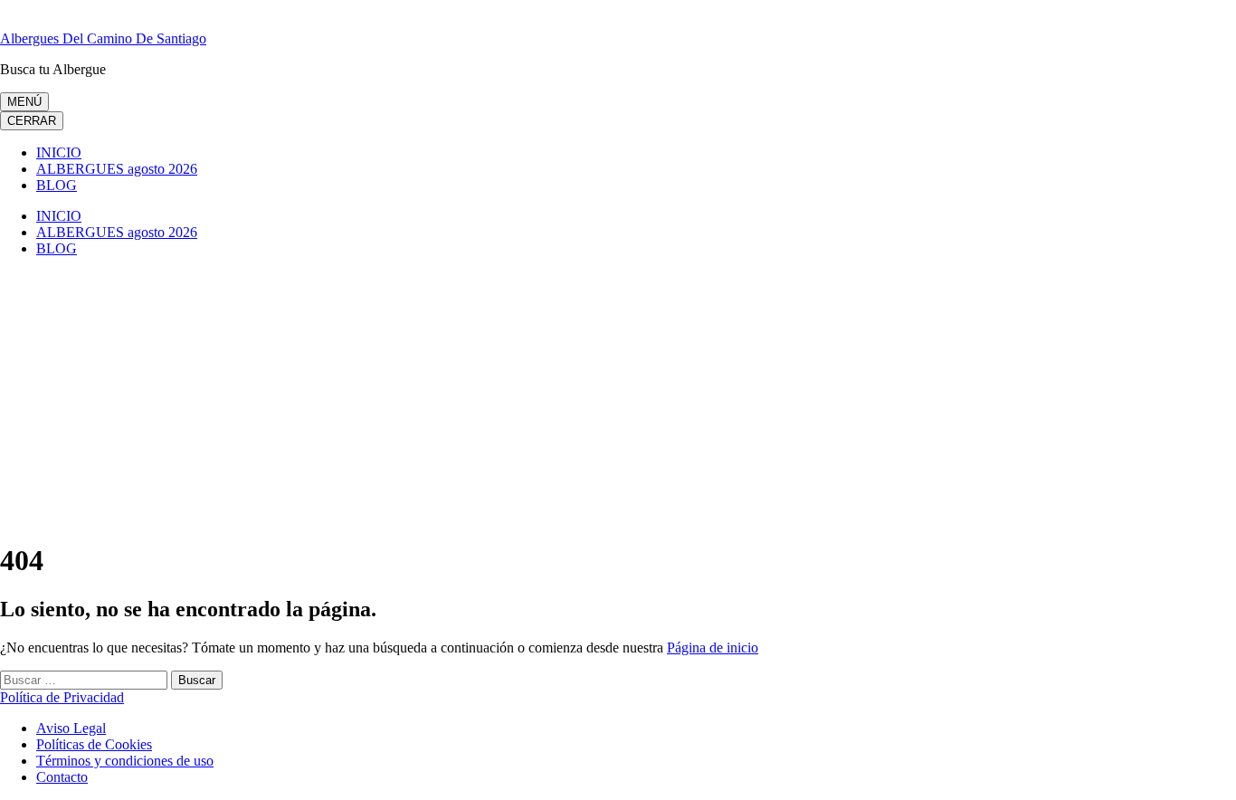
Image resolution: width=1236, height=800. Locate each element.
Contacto (62, 777)
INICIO (58, 152)
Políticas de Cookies (94, 744)
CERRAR (31, 121)
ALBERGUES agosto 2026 (116, 168)
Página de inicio (712, 647)
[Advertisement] (618, 398)
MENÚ (24, 102)
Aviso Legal (71, 728)
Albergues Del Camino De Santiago (103, 38)
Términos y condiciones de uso (125, 760)
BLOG (56, 185)
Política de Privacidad (62, 697)
